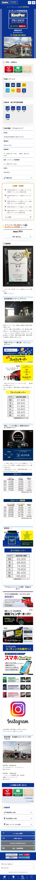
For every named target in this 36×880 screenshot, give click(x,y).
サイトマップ (4, 868)
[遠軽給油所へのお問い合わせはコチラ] (18, 69)
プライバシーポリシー (7, 864)
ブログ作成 (30, 801)
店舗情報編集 (29, 798)
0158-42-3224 (19, 35)
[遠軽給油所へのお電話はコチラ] (9, 69)
